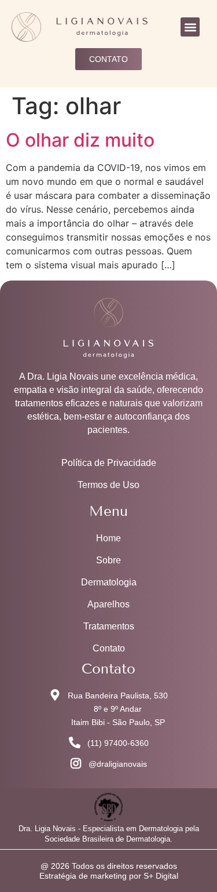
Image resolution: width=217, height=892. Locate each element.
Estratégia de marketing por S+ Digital (108, 875)
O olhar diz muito (80, 140)
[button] (190, 27)
